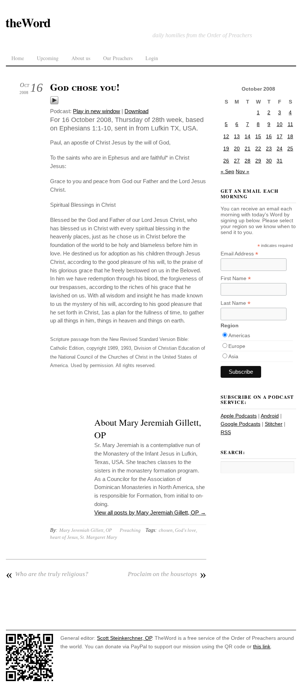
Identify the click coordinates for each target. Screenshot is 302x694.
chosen (166, 530)
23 (269, 148)
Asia (233, 356)
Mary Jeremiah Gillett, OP (85, 530)
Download (136, 111)
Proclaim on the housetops (167, 574)
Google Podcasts (240, 424)
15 (258, 136)
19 (226, 148)
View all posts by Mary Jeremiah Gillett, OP (150, 512)
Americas (239, 335)
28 (247, 161)
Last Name (235, 303)
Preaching (130, 530)
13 (237, 136)
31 (279, 161)
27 (237, 161)
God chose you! (85, 87)
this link (261, 646)
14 (247, 136)
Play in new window (96, 111)
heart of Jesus (64, 537)
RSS (226, 432)
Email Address (239, 253)
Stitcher (273, 424)
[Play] (54, 103)
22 (258, 148)
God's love (185, 530)
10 (279, 124)
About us (80, 58)
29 (258, 161)
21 (247, 148)
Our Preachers (118, 58)
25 (290, 148)
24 (279, 148)
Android (270, 416)
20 (237, 148)
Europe (236, 346)
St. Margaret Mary (98, 537)
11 (290, 124)
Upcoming (48, 58)
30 (269, 161)
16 (269, 136)
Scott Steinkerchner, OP (124, 638)
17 (279, 136)
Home (17, 58)
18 (290, 136)
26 (226, 161)
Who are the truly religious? (47, 574)
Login (151, 58)
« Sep (227, 171)
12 (226, 136)
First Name (236, 278)
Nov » (242, 171)
